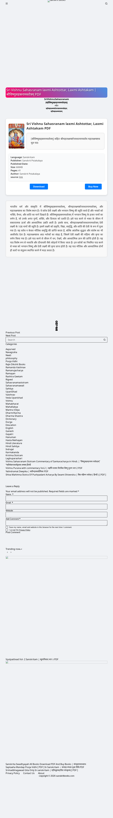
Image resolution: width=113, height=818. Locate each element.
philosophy (11, 358)
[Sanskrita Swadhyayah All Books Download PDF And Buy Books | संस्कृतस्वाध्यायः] (56, 712)
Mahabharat (12, 403)
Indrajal (10, 449)
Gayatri (9, 434)
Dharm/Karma (13, 412)
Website (9, 510)
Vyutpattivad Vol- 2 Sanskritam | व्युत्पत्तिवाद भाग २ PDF (32, 659)
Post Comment (13, 532)
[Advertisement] (56, 27)
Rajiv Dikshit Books (15, 364)
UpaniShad (11, 391)
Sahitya (9, 388)
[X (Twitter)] (56, 324)
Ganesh (10, 431)
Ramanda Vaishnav (15, 367)
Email (9, 502)
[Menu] (7, 3)
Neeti (8, 355)
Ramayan (10, 373)
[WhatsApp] (56, 328)
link (21, 177)
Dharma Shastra (14, 415)
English (9, 428)
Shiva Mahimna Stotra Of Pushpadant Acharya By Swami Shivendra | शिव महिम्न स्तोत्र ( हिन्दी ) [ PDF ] (56, 474)
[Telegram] (56, 326)
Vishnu (9, 400)
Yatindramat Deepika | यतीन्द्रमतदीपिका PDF (27, 471)
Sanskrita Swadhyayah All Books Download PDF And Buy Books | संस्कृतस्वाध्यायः (46, 764)
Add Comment (13, 519)
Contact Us (29, 773)
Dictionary (11, 418)
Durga (9, 421)
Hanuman (11, 437)
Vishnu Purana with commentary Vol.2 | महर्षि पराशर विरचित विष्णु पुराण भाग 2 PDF (44, 468)
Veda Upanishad (14, 397)
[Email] (56, 330)
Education (11, 425)
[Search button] (104, 340)
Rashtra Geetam (14, 376)
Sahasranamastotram (17, 382)
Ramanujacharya (14, 370)
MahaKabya (12, 406)
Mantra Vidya (13, 409)
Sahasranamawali (15, 385)
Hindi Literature (14, 443)
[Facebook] (56, 322)
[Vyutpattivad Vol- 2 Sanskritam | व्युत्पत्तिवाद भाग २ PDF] (56, 607)
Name (9, 494)
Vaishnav (10, 394)
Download (39, 186)
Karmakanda (12, 452)
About (41, 773)
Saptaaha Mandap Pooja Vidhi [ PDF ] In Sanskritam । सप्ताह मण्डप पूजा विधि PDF (45, 767)
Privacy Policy (24, 530)
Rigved (9, 379)
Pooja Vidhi (11, 361)
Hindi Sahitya (12, 446)
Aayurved (10, 349)
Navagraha (11, 352)
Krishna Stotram (14, 455)
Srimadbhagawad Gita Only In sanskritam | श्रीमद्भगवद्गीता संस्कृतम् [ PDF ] (42, 770)
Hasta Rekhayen (14, 440)
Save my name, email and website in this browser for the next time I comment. (40, 527)
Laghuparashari (14, 458)
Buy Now (93, 186)
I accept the (19, 530)
